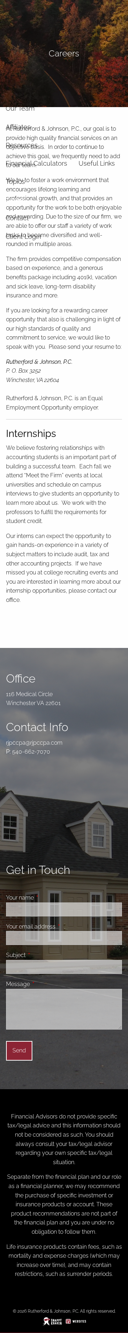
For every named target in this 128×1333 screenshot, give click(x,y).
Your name (46, 897)
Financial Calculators (36, 163)
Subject (42, 955)
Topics (15, 181)
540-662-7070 (31, 751)
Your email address (57, 926)
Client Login (23, 236)
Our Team (20, 108)
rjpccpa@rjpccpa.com (34, 742)
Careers (17, 199)
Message (45, 984)
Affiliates (18, 127)
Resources (22, 145)
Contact (17, 218)
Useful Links (97, 163)
